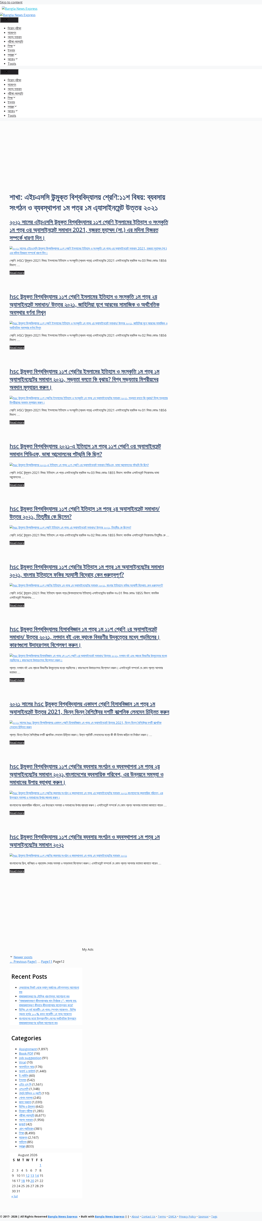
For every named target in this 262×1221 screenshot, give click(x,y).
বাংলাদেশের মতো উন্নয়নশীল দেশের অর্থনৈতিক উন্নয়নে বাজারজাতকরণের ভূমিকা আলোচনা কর (47, 1020)
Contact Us (148, 1216)
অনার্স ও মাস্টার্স (27, 1071)
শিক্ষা (21, 1133)
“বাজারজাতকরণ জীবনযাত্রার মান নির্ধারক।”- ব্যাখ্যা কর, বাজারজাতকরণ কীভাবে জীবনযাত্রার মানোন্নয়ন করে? (48, 1002)
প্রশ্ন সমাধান (15, 37)
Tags (214, 1216)
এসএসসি (24, 1089)
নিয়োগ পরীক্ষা (14, 28)
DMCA (172, 1216)
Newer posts (23, 957)
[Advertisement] (131, 148)
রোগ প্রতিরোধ (26, 1128)
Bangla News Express (62, 1216)
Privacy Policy (187, 1216)
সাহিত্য (22, 1142)
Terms (162, 1216)
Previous (18, 961)
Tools (12, 63)
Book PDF (26, 1053)
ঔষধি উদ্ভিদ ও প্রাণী (30, 1093)
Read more (17, 273)
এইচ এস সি (25, 1084)
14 (37, 1175)
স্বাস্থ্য (22, 1146)
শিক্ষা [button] (10, 46)
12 (28, 1175)
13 (32, 1175)
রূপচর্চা (22, 1124)
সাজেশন (12, 32)
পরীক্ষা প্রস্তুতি (15, 41)
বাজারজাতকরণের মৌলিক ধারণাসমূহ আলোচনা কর (44, 996)
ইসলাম (11, 50)
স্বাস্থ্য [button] (11, 55)
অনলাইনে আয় (26, 1066)
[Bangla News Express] (17, 15)
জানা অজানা (25, 1102)
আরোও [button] (11, 59)
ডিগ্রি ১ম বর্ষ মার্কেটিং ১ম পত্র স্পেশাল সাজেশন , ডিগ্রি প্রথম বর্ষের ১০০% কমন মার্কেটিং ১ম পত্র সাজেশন (47, 1011)
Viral (22, 1062)
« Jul (14, 1196)
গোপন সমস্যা (26, 1097)
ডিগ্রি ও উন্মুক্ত (27, 1106)
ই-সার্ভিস (23, 1075)
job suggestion (30, 1058)
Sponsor (203, 1216)
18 (23, 1180)
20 (32, 1180)
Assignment (28, 1049)
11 (46, 961)
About (135, 1216)
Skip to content (11, 2)
